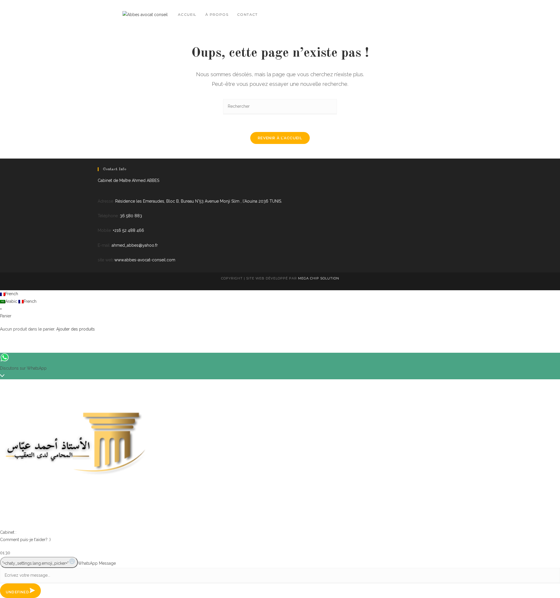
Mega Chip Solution (318, 278)
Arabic (11, 301)
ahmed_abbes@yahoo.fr (135, 245)
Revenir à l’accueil (280, 138)
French (11, 293)
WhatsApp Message (97, 563)
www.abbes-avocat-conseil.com (144, 260)
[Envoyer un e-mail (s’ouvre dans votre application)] (435, 14)
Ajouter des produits (75, 329)
